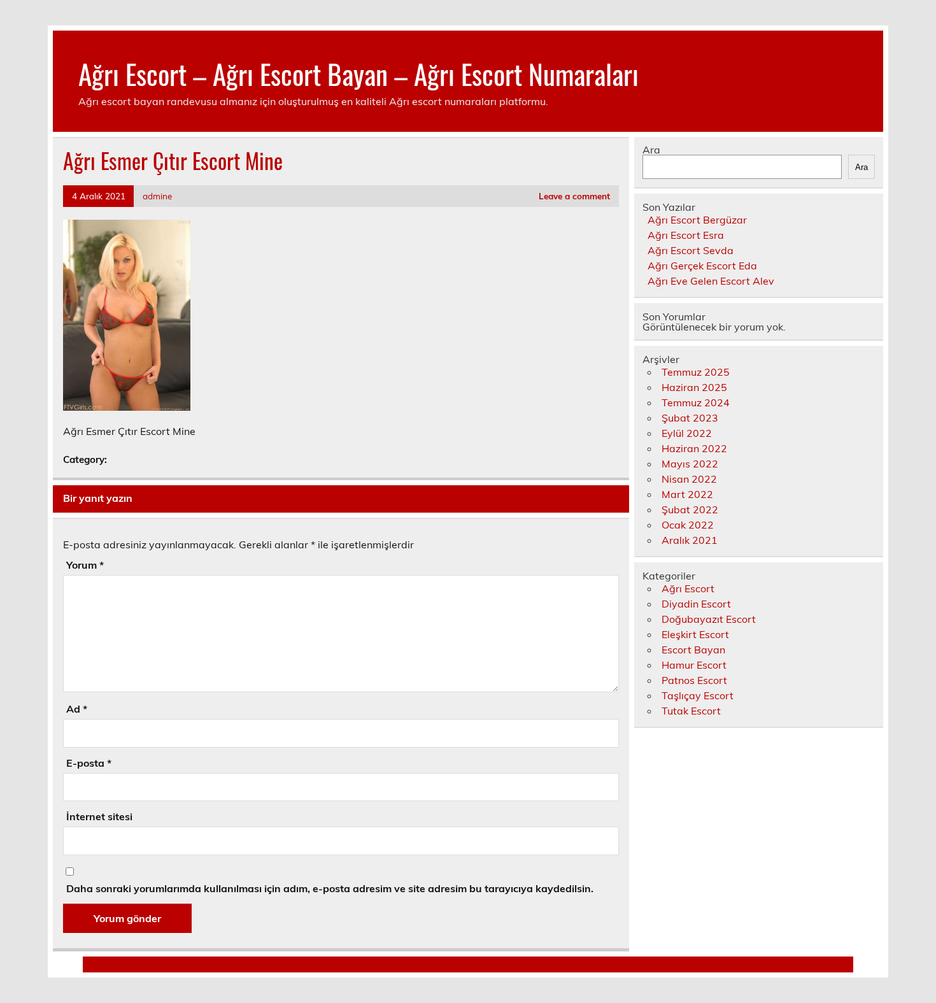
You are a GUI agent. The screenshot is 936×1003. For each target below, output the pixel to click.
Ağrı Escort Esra (686, 235)
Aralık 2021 (690, 540)
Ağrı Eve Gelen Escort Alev (711, 280)
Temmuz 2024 (696, 402)
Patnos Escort (694, 680)
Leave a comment (574, 195)
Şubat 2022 (690, 509)
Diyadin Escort (696, 603)
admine (157, 195)
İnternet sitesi (99, 816)
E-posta (88, 763)
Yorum (85, 565)
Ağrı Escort (688, 588)
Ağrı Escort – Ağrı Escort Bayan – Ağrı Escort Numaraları (358, 73)
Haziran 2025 (694, 387)
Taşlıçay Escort (698, 695)
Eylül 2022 (687, 433)
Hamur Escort (694, 664)
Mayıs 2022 (690, 463)
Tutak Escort (691, 710)
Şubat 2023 (690, 417)
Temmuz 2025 (696, 372)
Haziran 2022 (694, 448)
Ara (651, 149)
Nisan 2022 (689, 479)
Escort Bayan (693, 649)
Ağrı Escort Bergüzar (697, 219)
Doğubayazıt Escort (709, 619)
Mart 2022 (687, 494)
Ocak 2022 (688, 524)
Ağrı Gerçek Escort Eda (702, 265)
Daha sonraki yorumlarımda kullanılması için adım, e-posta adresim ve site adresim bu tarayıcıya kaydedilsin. (329, 888)
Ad (76, 709)
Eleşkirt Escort (695, 634)
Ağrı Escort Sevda (691, 250)
